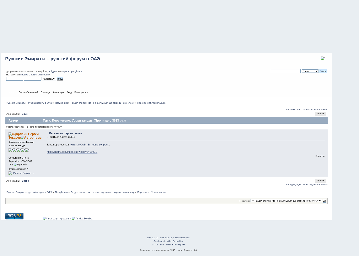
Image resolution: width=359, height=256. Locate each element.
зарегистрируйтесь (72, 71)
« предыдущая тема (296, 109)
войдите (53, 71)
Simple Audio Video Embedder (168, 241)
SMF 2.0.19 (152, 237)
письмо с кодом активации (34, 74)
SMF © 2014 (166, 237)
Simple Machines (181, 237)
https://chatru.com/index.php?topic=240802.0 (72, 151)
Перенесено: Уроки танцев (65, 133)
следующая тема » (317, 109)
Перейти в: (244, 201)
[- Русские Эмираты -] (21, 173)
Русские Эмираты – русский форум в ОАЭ (52, 58)
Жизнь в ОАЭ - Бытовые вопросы (89, 144)
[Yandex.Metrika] (82, 218)
